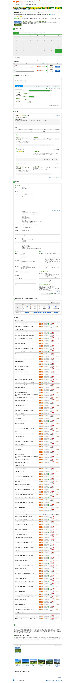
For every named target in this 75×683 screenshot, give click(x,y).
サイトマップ (53, 680)
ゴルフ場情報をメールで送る (56, 293)
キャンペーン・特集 (24, 4)
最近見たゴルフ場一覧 (57, 645)
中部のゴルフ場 (20, 9)
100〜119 (47, 86)
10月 (29, 33)
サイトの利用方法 (48, 680)
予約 (58, 66)
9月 (22, 33)
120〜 (56, 86)
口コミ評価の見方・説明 (57, 115)
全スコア (19, 86)
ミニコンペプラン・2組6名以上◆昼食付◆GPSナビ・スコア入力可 (25, 71)
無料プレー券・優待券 (32, 4)
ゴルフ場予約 (17, 4)
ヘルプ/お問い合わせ (59, 680)
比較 (14, 63)
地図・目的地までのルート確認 (56, 210)
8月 (16, 33)
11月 (35, 33)
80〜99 (37, 86)
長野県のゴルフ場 (25, 9)
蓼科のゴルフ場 (30, 9)
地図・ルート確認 (52, 14)
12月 (41, 33)
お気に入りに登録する (46, 293)
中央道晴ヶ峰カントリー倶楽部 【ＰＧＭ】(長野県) (57, 665)
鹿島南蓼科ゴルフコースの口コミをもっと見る (54, 177)
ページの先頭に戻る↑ (59, 677)
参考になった (54, 159)
